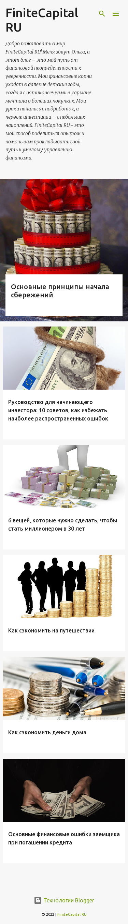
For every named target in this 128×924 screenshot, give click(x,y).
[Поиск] (102, 13)
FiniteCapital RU (72, 914)
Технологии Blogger (68, 900)
